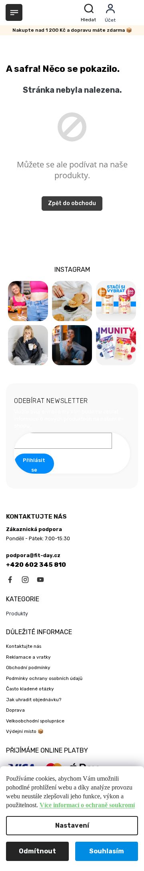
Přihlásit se (34, 465)
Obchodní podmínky (28, 667)
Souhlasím (106, 851)
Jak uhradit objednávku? (33, 699)
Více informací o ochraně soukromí (87, 805)
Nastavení (72, 825)
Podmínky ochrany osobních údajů (44, 678)
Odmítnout (37, 851)
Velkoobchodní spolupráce (35, 721)
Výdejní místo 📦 (25, 731)
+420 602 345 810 (36, 564)
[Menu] (14, 12)
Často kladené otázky (30, 689)
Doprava (15, 710)
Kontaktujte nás (23, 646)
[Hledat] (90, 12)
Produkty (17, 614)
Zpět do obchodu (72, 203)
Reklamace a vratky (28, 657)
